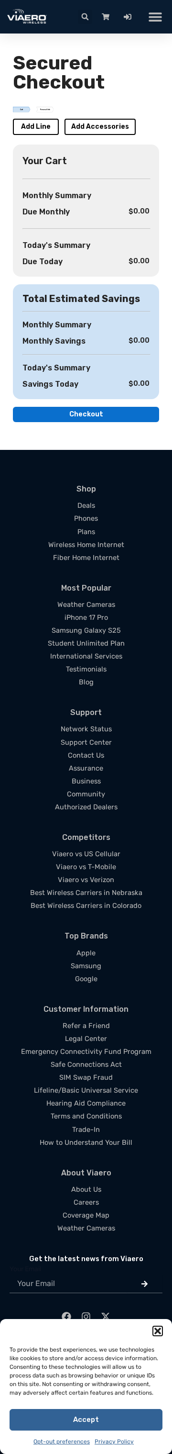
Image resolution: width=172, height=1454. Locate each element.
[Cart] (108, 16)
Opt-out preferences (61, 1441)
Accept (86, 1419)
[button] (157, 1331)
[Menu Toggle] (155, 17)
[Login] (130, 17)
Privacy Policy (114, 1441)
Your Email (25, 1269)
